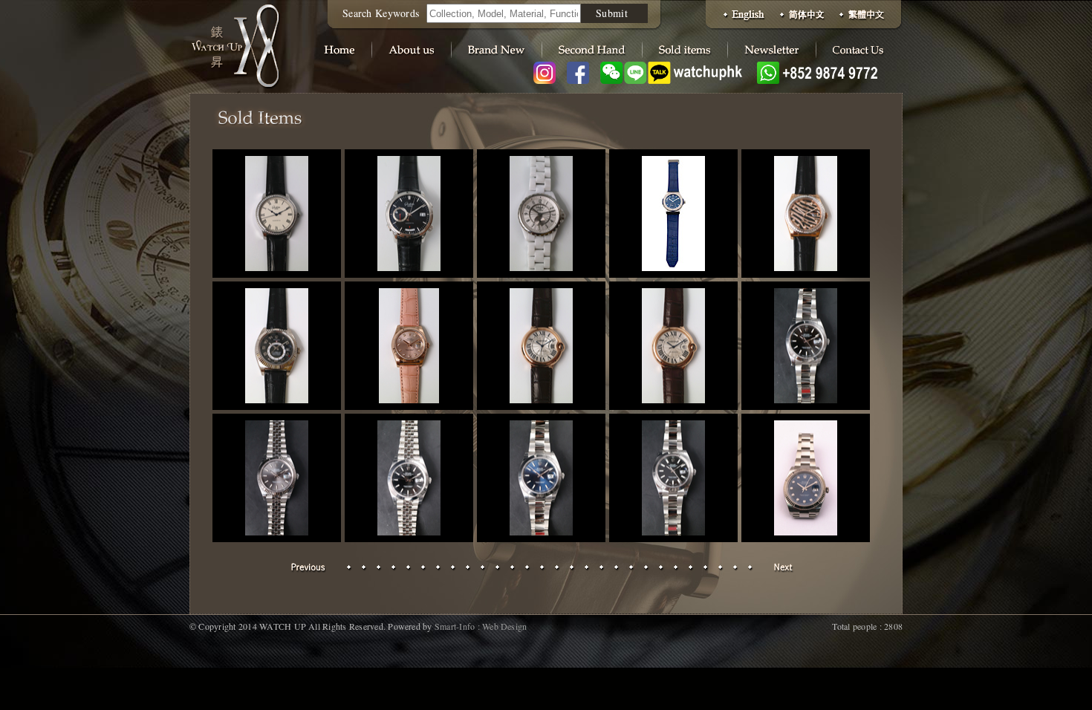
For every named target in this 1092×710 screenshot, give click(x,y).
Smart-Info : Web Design (481, 626)
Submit (612, 13)
